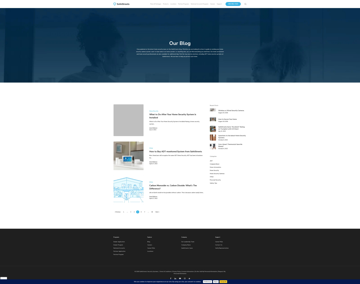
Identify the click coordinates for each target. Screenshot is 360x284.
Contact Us (218, 245)
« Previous (117, 212)
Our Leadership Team (187, 242)
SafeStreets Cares (187, 248)
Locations (150, 251)
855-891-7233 (233, 4)
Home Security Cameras (217, 173)
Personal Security (215, 180)
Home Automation (215, 167)
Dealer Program (118, 245)
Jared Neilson (153, 128)
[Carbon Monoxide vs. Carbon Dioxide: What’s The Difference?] (129, 190)
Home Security (153, 111)
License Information (188, 271)
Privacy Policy (177, 271)
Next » (157, 212)
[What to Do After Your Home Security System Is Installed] (129, 120)
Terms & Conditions (165, 271)
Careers (149, 245)
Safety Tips (213, 183)
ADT (211, 161)
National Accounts (119, 248)
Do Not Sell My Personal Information (206, 271)
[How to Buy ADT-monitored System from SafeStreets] (129, 156)
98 (152, 212)
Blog (148, 242)
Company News (214, 164)
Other (151, 148)
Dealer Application (119, 242)
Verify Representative (222, 248)
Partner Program (118, 254)
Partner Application (119, 251)
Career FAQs (151, 248)
